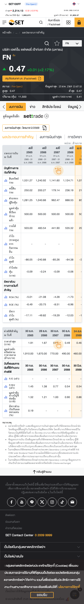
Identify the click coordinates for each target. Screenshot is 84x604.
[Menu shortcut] (68, 22)
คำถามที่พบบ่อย (13, 528)
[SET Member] (79, 22)
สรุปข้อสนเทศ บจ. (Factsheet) (20, 78)
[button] (4, 107)
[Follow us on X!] (42, 502)
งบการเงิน (16, 107)
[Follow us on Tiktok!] (62, 502)
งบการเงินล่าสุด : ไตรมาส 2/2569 (22, 128)
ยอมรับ (42, 595)
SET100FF (14, 4)
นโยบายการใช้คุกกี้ (69, 586)
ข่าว (32, 107)
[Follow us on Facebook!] (11, 502)
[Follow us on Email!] (72, 502)
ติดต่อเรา (10, 515)
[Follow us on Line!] (32, 502)
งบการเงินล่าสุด (51, 137)
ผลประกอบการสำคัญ (17, 137)
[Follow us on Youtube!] (21, 502)
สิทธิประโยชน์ (51, 107)
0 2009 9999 (43, 535)
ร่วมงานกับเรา (12, 521)
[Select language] (76, 4)
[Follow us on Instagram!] (52, 502)
